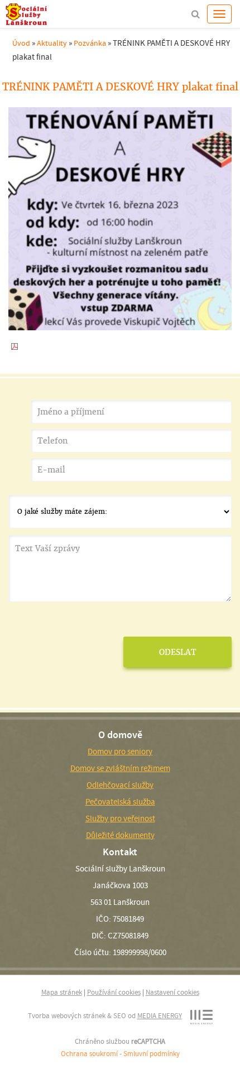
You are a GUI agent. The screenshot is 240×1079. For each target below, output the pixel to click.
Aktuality (52, 43)
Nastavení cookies (172, 992)
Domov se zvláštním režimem (120, 768)
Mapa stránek (61, 992)
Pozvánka (90, 43)
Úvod (21, 43)
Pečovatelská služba (120, 801)
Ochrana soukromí (89, 1053)
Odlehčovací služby (120, 785)
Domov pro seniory (120, 751)
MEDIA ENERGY (159, 1015)
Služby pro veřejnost (120, 818)
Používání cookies (114, 992)
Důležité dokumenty (120, 835)
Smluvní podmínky (151, 1053)
